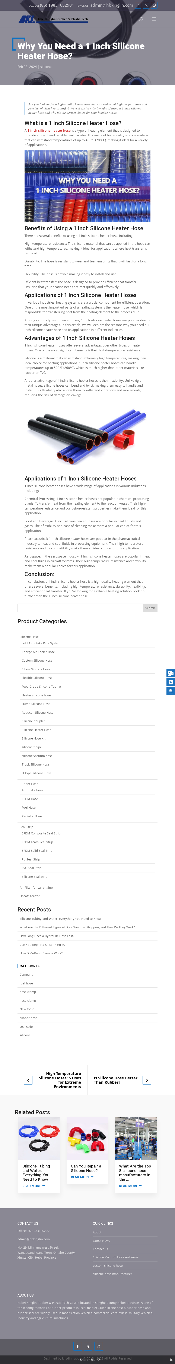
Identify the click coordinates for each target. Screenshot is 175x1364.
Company (26, 974)
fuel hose (26, 983)
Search (150, 608)
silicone (45, 66)
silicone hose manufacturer (112, 1274)
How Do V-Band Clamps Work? (41, 953)
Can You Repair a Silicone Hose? (42, 945)
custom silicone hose (108, 1266)
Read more (31, 1186)
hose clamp (28, 992)
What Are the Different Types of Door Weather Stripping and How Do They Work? (77, 927)
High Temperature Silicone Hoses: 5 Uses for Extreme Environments (60, 1080)
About (97, 1232)
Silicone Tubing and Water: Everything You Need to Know (60, 919)
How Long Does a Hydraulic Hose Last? (47, 936)
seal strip (26, 1027)
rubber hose (28, 1018)
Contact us (100, 1249)
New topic (27, 1009)
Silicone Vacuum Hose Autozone (116, 1257)
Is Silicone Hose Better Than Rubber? (115, 1080)
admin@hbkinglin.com (34, 1239)
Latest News (101, 1241)
